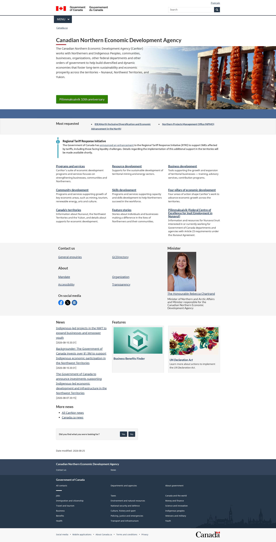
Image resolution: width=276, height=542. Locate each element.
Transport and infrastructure (125, 520)
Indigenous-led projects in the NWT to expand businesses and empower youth (81, 333)
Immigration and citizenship (70, 500)
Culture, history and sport (123, 510)
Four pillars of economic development (192, 190)
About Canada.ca (104, 534)
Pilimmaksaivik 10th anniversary (82, 99)
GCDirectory (120, 257)
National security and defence (125, 505)
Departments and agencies (124, 485)
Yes (123, 434)
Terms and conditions (126, 534)
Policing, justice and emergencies (127, 515)
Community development (72, 190)
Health (59, 520)
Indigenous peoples (175, 510)
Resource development (127, 166)
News (113, 470)
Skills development (124, 190)
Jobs (58, 495)
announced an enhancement (117, 145)
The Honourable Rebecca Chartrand (191, 294)
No (131, 434)
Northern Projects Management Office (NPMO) (188, 124)
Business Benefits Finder (129, 358)
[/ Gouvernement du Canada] (82, 9)
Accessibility (66, 284)
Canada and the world (176, 495)
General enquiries (70, 257)
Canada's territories (68, 210)
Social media (62, 534)
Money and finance (174, 500)
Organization (120, 277)
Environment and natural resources (128, 500)
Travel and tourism (65, 505)
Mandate (64, 277)
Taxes (113, 495)
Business (60, 510)
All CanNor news (73, 413)
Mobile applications (81, 534)
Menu (61, 19)
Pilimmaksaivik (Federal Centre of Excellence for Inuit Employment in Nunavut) (190, 213)
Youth (168, 520)
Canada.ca (62, 27)
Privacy (144, 534)
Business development (182, 166)
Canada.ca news (72, 417)
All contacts (61, 485)
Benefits (60, 515)
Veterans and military (175, 515)
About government (174, 485)
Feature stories (121, 210)
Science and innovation (176, 505)
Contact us (61, 470)
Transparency (121, 284)
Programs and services (70, 166)
